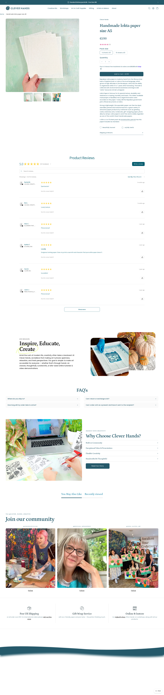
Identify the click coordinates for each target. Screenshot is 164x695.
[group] (82, 2)
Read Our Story (97, 466)
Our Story (71, 663)
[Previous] (6, 2)
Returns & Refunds (75, 672)
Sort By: (130, 177)
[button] (102, 8)
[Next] (158, 2)
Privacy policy (73, 676)
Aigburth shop (120, 617)
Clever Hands (104, 19)
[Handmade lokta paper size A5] (28, 97)
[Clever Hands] (17, 8)
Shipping (71, 669)
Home (2, 14)
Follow (30, 590)
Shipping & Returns (106, 133)
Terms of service (74, 666)
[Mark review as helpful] (142, 191)
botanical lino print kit (128, 119)
